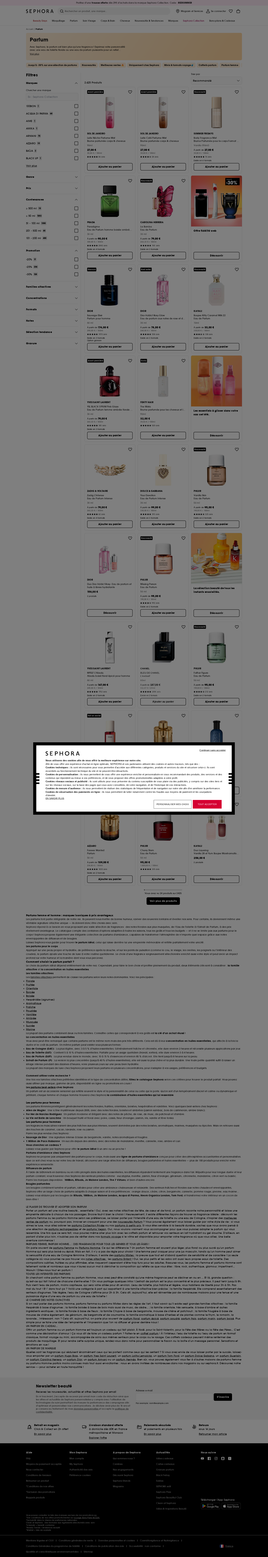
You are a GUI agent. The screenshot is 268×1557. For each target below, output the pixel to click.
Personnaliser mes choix (172, 804)
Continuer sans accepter (212, 750)
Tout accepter (207, 804)
